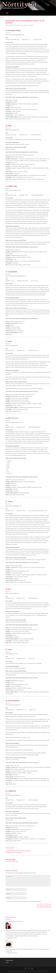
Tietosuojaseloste (9, 960)
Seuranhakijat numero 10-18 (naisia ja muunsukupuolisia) (18, 850)
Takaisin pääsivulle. (10, 847)
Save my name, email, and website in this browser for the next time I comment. (24, 901)
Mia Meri (8, 25)
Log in (7, 962)
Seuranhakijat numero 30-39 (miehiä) (14, 852)
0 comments (31, 25)
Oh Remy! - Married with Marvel (30, 935)
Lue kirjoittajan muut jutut (11, 937)
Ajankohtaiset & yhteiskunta (22, 25)
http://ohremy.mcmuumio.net (17, 921)
